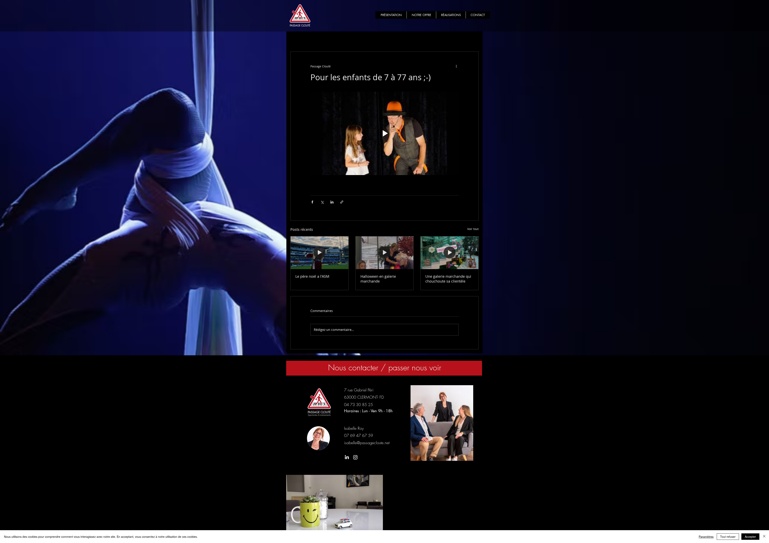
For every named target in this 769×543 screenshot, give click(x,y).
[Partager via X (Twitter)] (322, 202)
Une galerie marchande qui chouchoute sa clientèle (448, 279)
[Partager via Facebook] (312, 202)
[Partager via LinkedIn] (332, 202)
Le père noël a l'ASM (312, 276)
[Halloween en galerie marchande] (385, 252)
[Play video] (384, 133)
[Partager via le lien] (342, 202)
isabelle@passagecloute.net (367, 442)
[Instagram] (355, 457)
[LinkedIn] (346, 457)
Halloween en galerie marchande (378, 279)
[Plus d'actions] (456, 66)
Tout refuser (728, 537)
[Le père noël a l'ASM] (319, 252)
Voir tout (473, 229)
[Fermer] (764, 536)
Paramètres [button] (706, 537)
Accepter (750, 537)
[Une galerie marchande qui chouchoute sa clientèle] (449, 252)
